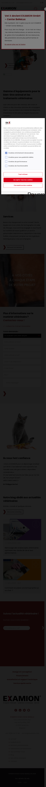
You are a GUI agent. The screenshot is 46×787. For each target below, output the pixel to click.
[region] (23, 156)
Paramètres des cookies (23, 185)
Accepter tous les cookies (23, 180)
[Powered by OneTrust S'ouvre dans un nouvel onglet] (35, 193)
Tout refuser (23, 174)
